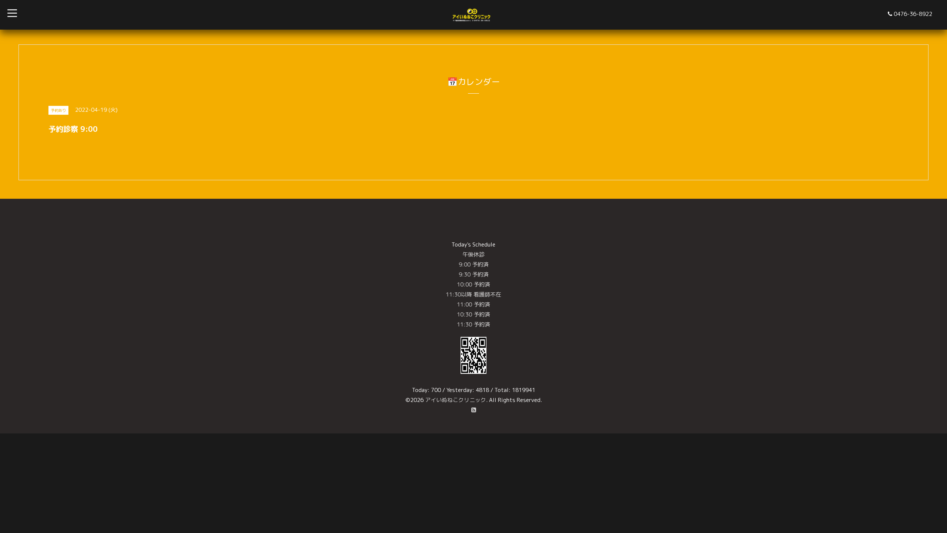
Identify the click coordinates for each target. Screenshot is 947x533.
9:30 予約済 (474, 274)
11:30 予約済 (473, 324)
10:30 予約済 (473, 314)
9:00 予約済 (474, 264)
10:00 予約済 (473, 284)
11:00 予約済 (473, 304)
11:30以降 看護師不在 (473, 294)
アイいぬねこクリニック (455, 400)
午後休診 (473, 254)
